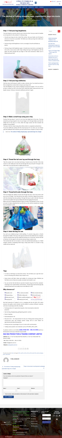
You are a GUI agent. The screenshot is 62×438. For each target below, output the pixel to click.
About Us (25, 7)
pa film (25, 353)
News (36, 7)
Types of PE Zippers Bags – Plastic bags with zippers (54, 52)
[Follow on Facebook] (54, 415)
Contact (41, 7)
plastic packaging (40, 353)
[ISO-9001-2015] (35, 2)
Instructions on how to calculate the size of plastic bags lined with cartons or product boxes (53, 58)
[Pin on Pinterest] (25, 349)
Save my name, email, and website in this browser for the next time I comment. (22, 393)
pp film (4, 354)
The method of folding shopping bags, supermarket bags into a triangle (26, 131)
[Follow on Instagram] (56, 415)
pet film (30, 353)
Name (4, 388)
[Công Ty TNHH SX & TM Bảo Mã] (8, 2)
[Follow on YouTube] (57, 419)
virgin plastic (8, 354)
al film (19, 353)
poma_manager (36, 20)
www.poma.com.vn (12, 345)
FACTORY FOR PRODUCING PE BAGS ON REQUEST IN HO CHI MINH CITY (54, 46)
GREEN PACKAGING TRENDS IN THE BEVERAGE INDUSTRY (53, 40)
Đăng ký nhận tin (46, 422)
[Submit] (59, 4)
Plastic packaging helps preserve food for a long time (53, 64)
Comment (5, 377)
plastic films (34, 353)
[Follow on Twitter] (59, 415)
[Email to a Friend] (23, 349)
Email (18, 388)
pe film (28, 353)
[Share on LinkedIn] (28, 349)
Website (33, 388)
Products (31, 7)
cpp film (22, 353)
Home (19, 7)
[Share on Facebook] (19, 349)
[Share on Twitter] (21, 349)
